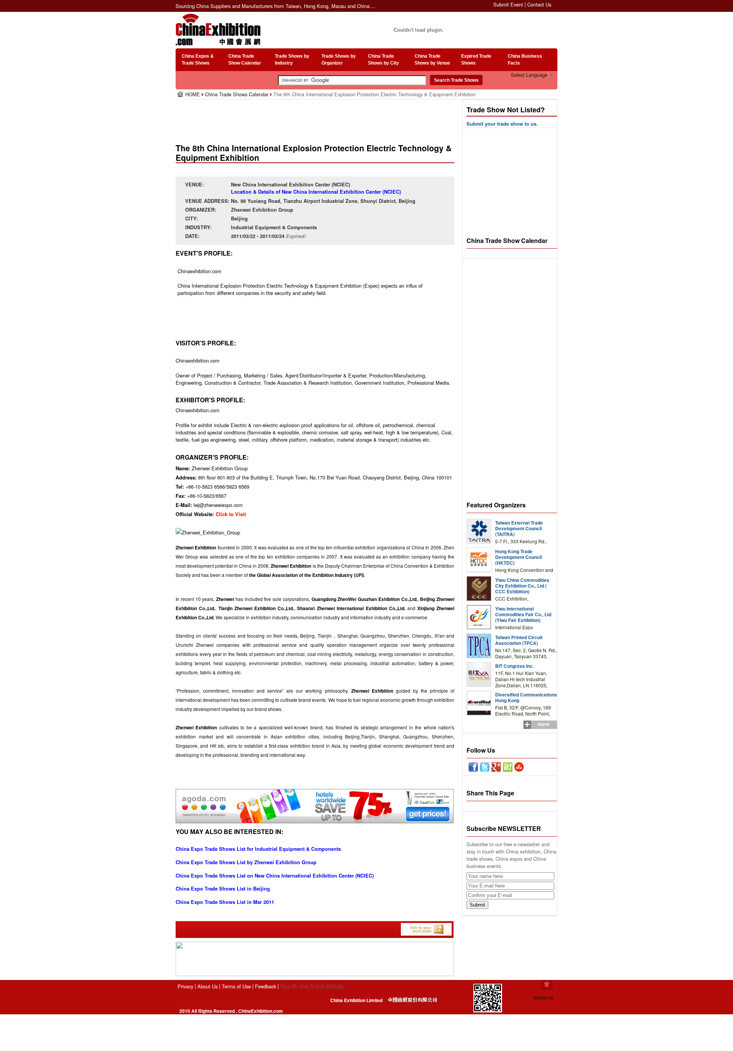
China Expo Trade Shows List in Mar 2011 (225, 902)
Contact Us (539, 4)
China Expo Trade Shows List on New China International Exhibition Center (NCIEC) (275, 875)
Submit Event (508, 4)
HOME (193, 94)
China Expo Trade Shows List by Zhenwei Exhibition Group (246, 862)
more (543, 724)
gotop (546, 985)
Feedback (265, 986)
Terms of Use (236, 986)
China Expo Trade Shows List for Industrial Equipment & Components (258, 848)
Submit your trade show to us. (502, 123)
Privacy (185, 986)
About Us (207, 986)
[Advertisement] (316, 118)
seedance (543, 997)
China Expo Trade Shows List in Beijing (223, 888)
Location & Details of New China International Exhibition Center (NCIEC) (316, 191)
